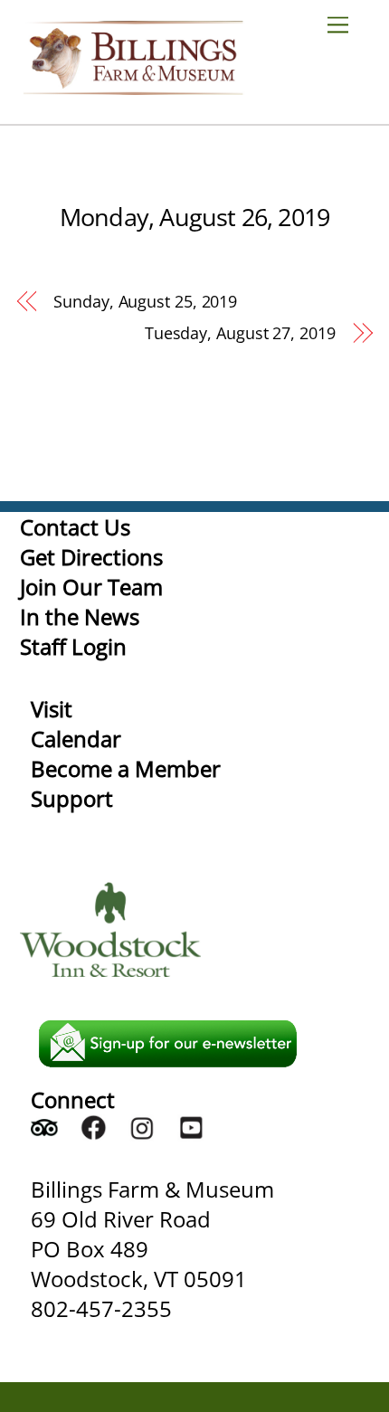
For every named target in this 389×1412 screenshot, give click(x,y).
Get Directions (91, 557)
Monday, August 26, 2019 (194, 216)
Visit (51, 709)
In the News (79, 616)
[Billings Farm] (133, 86)
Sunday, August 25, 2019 (145, 301)
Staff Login (73, 646)
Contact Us (75, 527)
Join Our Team (91, 587)
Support (72, 798)
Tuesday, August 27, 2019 (240, 333)
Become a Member (126, 768)
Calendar (76, 738)
